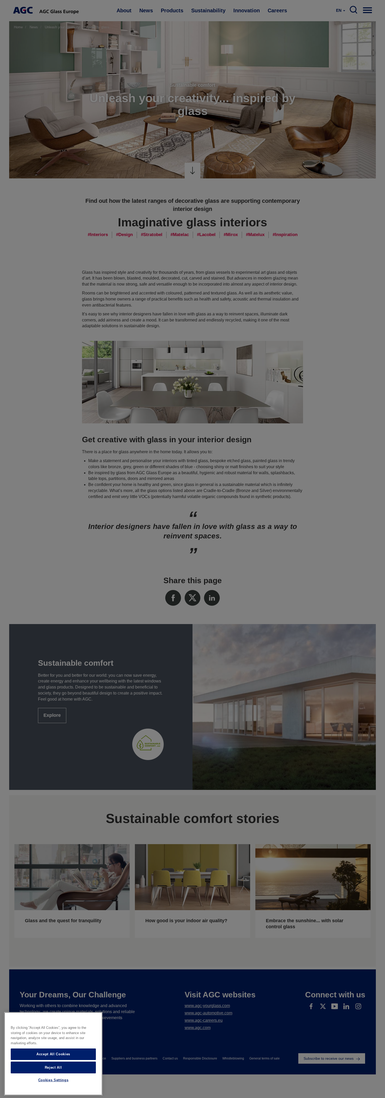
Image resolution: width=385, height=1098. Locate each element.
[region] (53, 1053)
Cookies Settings (53, 1080)
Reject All (53, 1067)
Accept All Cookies (53, 1054)
